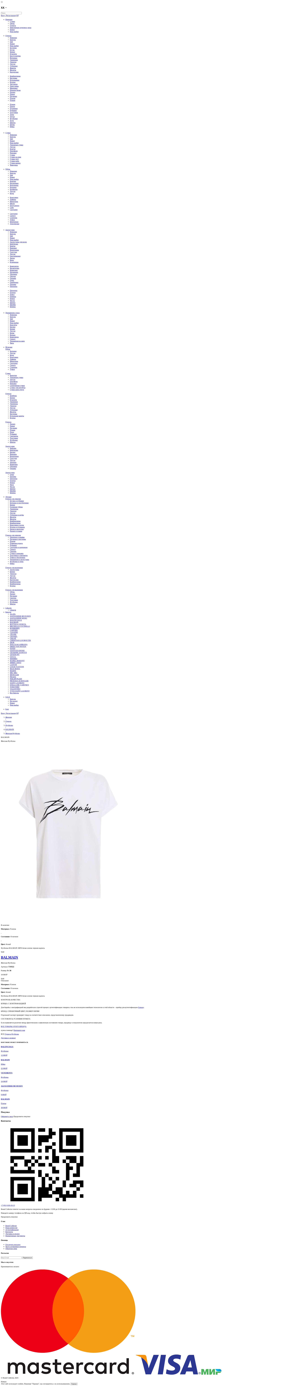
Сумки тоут (14, 159)
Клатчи (12, 149)
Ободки (13, 276)
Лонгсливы (14, 86)
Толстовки (14, 112)
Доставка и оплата (12, 1234)
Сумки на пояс (15, 157)
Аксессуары (10, 230)
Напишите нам (19, 1030)
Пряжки (13, 297)
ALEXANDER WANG (18, 618)
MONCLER (14, 675)
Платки (13, 292)
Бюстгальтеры (15, 56)
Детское (8, 497)
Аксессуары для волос (18, 242)
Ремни (12, 299)
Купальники (14, 80)
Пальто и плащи (16, 531)
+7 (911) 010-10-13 (8, 1205)
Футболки (14, 119)
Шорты (12, 123)
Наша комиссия (11, 1228)
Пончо (12, 106)
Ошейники (14, 282)
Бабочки (13, 448)
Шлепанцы (14, 222)
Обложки (13, 274)
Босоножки (14, 183)
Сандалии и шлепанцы (18, 547)
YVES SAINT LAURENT (20, 691)
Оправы (13, 278)
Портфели (14, 151)
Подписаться (27, 1258)
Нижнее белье (15, 90)
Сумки (12, 21)
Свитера (13, 551)
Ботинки (13, 187)
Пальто (12, 92)
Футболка (15, 1034)
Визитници (14, 456)
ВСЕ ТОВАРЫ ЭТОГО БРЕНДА (13, 1026)
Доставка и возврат (8, 1038)
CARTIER (14, 630)
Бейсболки (14, 244)
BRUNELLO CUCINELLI (20, 626)
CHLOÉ (13, 638)
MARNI (13, 671)
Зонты (12, 258)
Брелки (12, 327)
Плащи (12, 100)
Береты (12, 246)
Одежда (13, 26)
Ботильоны (14, 185)
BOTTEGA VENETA (18, 624)
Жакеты (13, 68)
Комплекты (14, 266)
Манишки (13, 88)
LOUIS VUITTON (17, 667)
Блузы (12, 50)
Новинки (8, 19)
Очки (12, 280)
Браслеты (13, 325)
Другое (12, 64)
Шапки (12, 303)
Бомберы (13, 396)
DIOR (12, 642)
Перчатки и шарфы (17, 537)
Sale (11, 42)
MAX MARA (15, 669)
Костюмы (13, 78)
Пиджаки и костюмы (18, 539)
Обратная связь (11, 1249)
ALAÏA (13, 614)
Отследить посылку (13, 1245)
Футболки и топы (16, 561)
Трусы (12, 117)
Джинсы (13, 62)
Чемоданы (14, 165)
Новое (12, 30)
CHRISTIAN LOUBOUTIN (20, 640)
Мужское (8, 347)
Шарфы (13, 305)
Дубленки (13, 66)
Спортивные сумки (17, 386)
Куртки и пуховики (17, 527)
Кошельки (14, 270)
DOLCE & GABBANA (18, 644)
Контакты (9, 1232)
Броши (12, 329)
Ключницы (14, 262)
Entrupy (141, 1007)
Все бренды (14, 693)
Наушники (14, 272)
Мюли (12, 204)
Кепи (12, 260)
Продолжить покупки (22, 1116)
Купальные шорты (17, 416)
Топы (12, 115)
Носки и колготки (17, 529)
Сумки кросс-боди (17, 390)
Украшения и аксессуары (19, 559)
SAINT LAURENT (17, 683)
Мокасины (14, 201)
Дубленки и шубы (17, 515)
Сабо (12, 208)
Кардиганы (14, 72)
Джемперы (14, 509)
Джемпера (14, 60)
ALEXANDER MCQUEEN (20, 616)
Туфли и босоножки (17, 557)
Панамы (13, 284)
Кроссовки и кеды (17, 525)
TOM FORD (14, 687)
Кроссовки (14, 197)
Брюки (12, 52)
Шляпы (13, 307)
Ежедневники (15, 256)
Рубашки (13, 110)
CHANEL (13, 636)
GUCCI (13, 657)
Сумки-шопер (15, 163)
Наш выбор (14, 32)
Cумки (8, 133)
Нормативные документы (15, 1236)
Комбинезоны (15, 76)
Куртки (12, 82)
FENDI (12, 648)
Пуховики (14, 108)
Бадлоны (13, 48)
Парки (12, 94)
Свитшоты (14, 436)
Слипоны (13, 218)
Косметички (14, 268)
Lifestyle (8, 608)
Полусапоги (14, 206)
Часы (12, 343)
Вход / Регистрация (8, 16)
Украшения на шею (17, 341)
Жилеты (13, 70)
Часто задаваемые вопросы (15, 1247)
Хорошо (74, 1384)
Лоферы (13, 199)
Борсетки (13, 375)
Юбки (12, 127)
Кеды (12, 193)
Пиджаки (13, 96)
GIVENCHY (15, 655)
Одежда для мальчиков (14, 568)
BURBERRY (15, 628)
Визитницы (14, 250)
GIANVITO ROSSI (17, 650)
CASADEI (14, 632)
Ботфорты (13, 189)
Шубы (12, 125)
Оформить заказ (7, 1116)
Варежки (13, 248)
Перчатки (13, 286)
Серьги (12, 339)
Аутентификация (11, 1230)
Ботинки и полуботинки (19, 503)
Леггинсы (13, 84)
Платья (12, 98)
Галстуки (13, 252)
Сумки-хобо (14, 161)
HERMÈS (13, 659)
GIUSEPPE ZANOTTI (18, 653)
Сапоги (13, 216)
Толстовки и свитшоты (19, 555)
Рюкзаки (13, 153)
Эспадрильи (14, 224)
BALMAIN (14, 622)
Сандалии (13, 210)
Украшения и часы (12, 313)
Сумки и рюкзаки (16, 553)
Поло (12, 432)
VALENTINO (15, 689)
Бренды (13, 40)
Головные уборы (16, 507)
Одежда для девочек (13, 499)
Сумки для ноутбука (17, 388)
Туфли (12, 220)
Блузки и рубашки (17, 501)
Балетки (13, 181)
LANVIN (13, 665)
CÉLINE (13, 634)
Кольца (12, 335)
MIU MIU (13, 673)
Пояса (12, 295)
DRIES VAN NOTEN (18, 646)
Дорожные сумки (16, 145)
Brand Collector (11, 1226)
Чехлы (12, 301)
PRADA (13, 677)
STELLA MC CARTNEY (19, 685)
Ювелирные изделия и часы (20, 28)
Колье (12, 333)
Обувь (12, 23)
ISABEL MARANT (17, 661)
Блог (7, 709)
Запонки (13, 462)
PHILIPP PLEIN (16, 679)
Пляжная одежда (16, 543)
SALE (7, 697)
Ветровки (13, 58)
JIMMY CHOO (15, 663)
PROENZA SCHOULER (19, 681)
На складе (13, 701)
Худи (12, 121)
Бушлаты (13, 54)
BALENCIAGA (16, 620)
